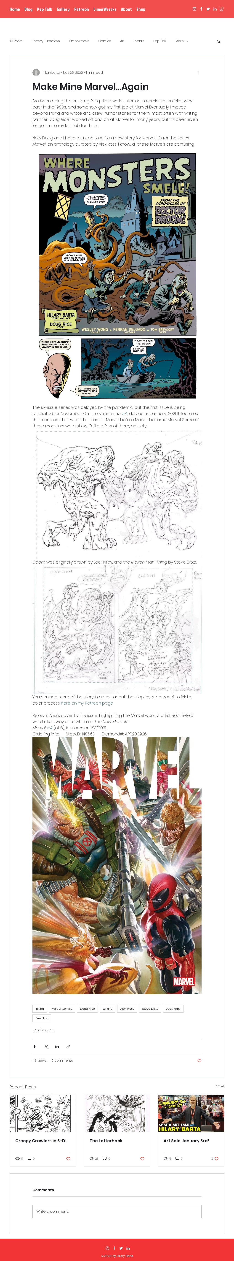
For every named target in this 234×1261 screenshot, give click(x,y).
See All (219, 1086)
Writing (107, 1008)
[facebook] (201, 9)
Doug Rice (87, 1008)
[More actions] (199, 72)
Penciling (41, 1018)
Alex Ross (127, 1008)
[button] (221, 9)
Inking (39, 1008)
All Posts (16, 41)
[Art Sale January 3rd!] (191, 1113)
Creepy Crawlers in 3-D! (40, 1141)
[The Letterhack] (117, 1113)
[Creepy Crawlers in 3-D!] (43, 1113)
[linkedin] (215, 9)
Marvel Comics (62, 1008)
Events (139, 41)
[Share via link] (68, 1046)
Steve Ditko (150, 1008)
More (180, 41)
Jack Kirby (173, 1008)
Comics (104, 41)
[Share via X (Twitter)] (46, 1046)
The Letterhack (106, 1141)
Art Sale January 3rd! (186, 1141)
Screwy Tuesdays (46, 41)
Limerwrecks (79, 41)
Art (122, 41)
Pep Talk (159, 41)
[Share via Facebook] (34, 1046)
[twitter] (208, 9)
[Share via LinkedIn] (57, 1046)
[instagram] (194, 9)
